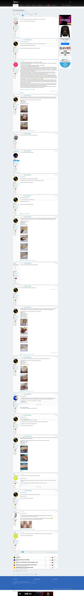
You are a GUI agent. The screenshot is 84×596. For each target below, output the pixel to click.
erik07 (14, 474)
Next (31, 15)
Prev (14, 15)
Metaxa (14, 394)
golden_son (55, 559)
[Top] (69, 588)
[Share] (55, 17)
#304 (57, 95)
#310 (57, 263)
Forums (34, 581)
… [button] (27, 15)
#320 (57, 532)
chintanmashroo (16, 17)
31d (53, 565)
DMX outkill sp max (17, 541)
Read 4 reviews (16, 37)
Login (53, 581)
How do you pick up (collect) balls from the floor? (26, 564)
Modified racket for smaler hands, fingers (24, 567)
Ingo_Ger (14, 60)
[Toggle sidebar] (70, 7)
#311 (57, 286)
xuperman (15, 274)
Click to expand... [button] (39, 404)
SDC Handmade (16, 48)
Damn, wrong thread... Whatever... (27, 89)
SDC (14, 11)
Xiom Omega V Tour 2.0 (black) (19, 70)
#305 (57, 133)
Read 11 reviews (16, 172)
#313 (57, 357)
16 (22, 15)
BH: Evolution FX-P (17, 164)
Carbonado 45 (16, 26)
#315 (57, 415)
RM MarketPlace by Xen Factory (20, 591)
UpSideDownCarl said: (24, 197)
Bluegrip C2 (16, 51)
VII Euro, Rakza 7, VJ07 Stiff (18, 29)
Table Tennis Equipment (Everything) (21, 568)
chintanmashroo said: (24, 41)
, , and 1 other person (28, 130)
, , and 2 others (27, 354)
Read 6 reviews (16, 283)
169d (54, 560)
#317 (57, 474)
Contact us (34, 583)
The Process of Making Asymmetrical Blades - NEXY (27, 562)
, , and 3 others (27, 391)
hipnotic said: (23, 396)
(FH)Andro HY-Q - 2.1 (17, 405)
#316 (57, 436)
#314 (57, 394)
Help (67, 588)
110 (29, 15)
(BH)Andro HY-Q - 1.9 (17, 404)
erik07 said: (23, 492)
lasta (14, 133)
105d (54, 557)
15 (21, 15)
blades (23, 11)
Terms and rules (59, 588)
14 (19, 15)
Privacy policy (64, 588)
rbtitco (54, 567)
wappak (14, 532)
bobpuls (14, 263)
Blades (17, 558)
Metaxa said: (23, 417)
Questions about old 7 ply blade (22, 559)
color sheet (16, 542)
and (25, 213)
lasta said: (22, 176)
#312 (57, 307)
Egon (54, 564)
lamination (18, 557)
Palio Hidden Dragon (17, 540)
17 (24, 15)
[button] (23, 5)
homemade (26, 11)
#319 (57, 511)
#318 (57, 490)
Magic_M (14, 511)
